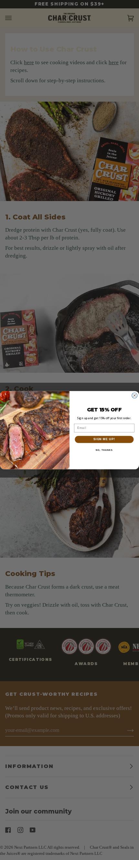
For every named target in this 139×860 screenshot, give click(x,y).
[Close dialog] (134, 395)
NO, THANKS (104, 450)
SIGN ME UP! (104, 439)
